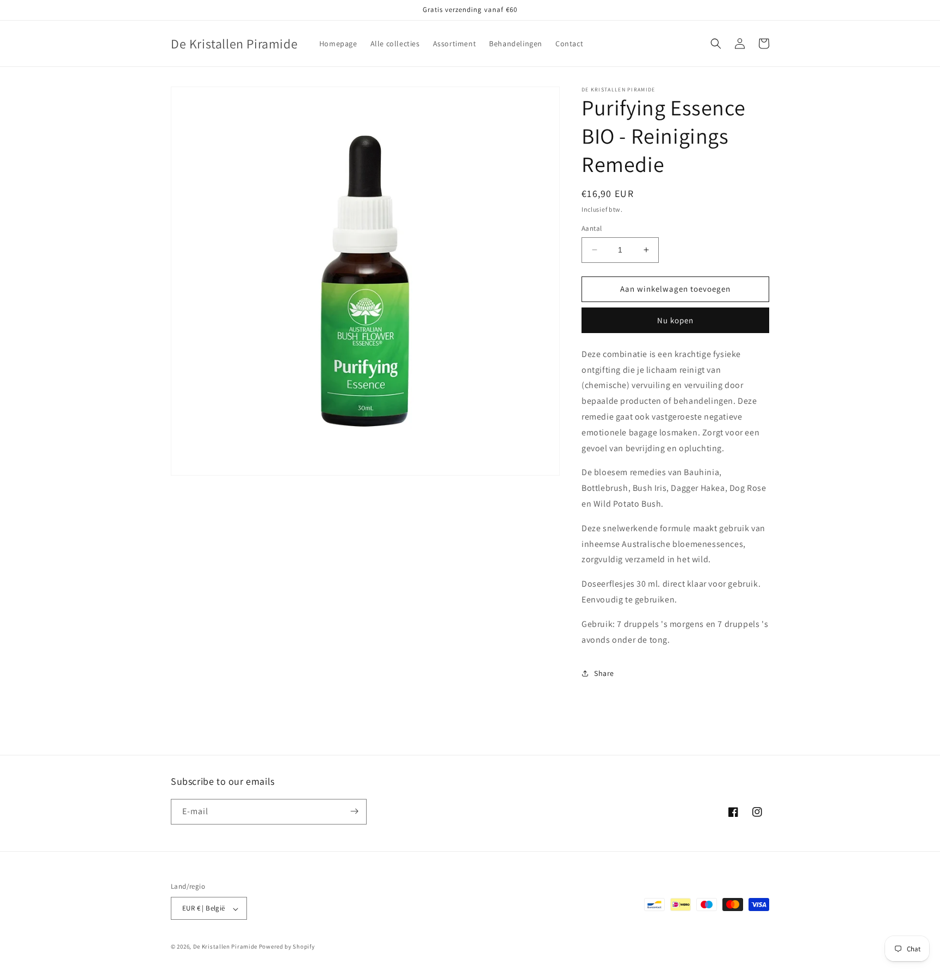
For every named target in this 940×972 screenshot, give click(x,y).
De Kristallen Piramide (225, 947)
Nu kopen (675, 320)
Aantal (592, 228)
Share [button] (604, 673)
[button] (716, 44)
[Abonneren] (354, 811)
